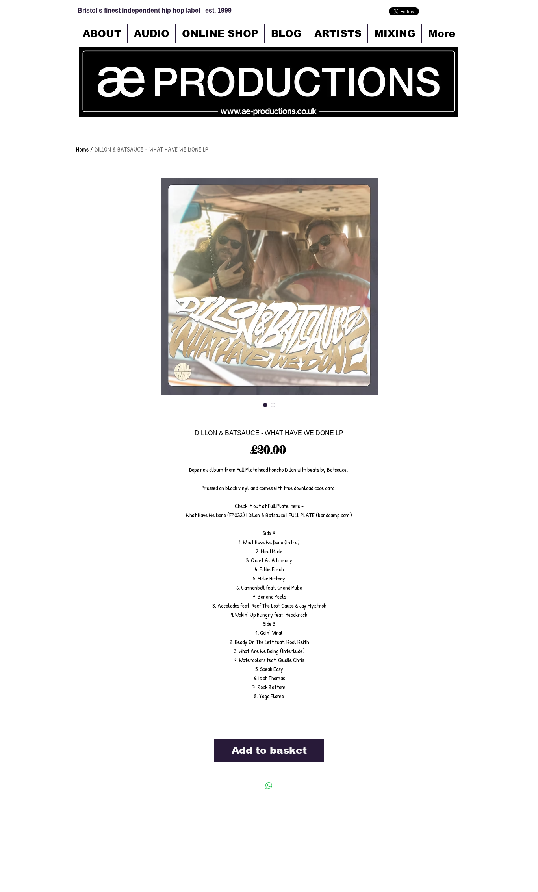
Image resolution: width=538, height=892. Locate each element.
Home (82, 149)
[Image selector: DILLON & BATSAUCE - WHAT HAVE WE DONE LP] (265, 405)
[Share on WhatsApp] (269, 785)
